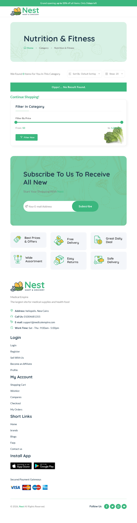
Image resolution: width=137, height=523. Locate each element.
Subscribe (85, 206)
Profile (14, 369)
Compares (16, 397)
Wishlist (15, 390)
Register (15, 351)
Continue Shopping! (24, 97)
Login (13, 345)
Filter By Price (23, 118)
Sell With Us (17, 357)
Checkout (15, 403)
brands (14, 430)
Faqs (13, 442)
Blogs (13, 436)
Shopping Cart (18, 384)
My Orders (16, 409)
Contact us (16, 448)
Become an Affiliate (21, 363)
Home (30, 47)
